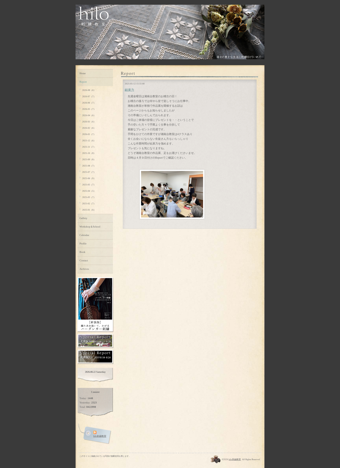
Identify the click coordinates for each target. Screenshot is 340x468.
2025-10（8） (89, 153)
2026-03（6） (89, 121)
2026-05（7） (89, 109)
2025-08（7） (89, 166)
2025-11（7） (89, 147)
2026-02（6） (89, 128)
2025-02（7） (89, 203)
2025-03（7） (89, 197)
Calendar (84, 235)
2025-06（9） (89, 178)
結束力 (129, 90)
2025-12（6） (89, 140)
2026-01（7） (89, 134)
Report (83, 81)
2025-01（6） (89, 210)
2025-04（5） (89, 191)
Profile (83, 243)
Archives (84, 268)
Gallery (83, 218)
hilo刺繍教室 (235, 459)
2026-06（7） (89, 103)
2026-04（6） (89, 115)
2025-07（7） (89, 172)
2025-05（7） (89, 184)
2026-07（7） (89, 96)
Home (82, 73)
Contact (83, 260)
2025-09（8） (89, 159)
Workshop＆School (89, 226)
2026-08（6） (89, 90)
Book (82, 252)
